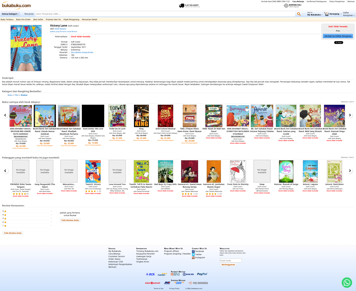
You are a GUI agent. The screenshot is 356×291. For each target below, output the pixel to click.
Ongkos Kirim (142, 261)
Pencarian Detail (89, 19)
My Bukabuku (114, 251)
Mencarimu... (69, 184)
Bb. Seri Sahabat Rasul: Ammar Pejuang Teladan (262, 130)
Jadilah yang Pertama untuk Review (63, 31)
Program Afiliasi (171, 251)
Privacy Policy (174, 288)
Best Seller (38, 19)
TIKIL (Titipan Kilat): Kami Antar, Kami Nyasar (190, 130)
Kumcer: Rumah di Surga (286, 184)
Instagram (200, 257)
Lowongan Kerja (143, 256)
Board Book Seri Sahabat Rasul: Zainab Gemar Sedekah (45, 131)
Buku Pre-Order (23, 19)
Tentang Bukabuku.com (147, 251)
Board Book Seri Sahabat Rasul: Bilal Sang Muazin (310, 130)
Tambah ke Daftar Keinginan (338, 35)
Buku (10, 95)
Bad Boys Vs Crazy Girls (165, 184)
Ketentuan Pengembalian (120, 264)
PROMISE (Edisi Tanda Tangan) (20, 185)
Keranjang (333, 14)
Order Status (114, 259)
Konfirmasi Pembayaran (317, 1)
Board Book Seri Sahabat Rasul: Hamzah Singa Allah (334, 131)
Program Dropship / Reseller (177, 253)
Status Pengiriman (337, 1)
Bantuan (351, 1)
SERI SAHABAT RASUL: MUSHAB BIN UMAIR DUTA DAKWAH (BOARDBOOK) (20, 132)
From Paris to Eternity (238, 184)
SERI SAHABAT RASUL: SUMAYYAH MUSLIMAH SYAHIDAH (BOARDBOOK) (238, 132)
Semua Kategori (9, 14)
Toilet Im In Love (117, 128)
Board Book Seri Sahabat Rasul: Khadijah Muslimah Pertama (69, 131)
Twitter (198, 254)
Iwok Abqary (60, 28)
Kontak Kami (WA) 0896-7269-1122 (275, 1)
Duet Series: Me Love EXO (93, 130)
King (141, 128)
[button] (70, 220)
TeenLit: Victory (93, 184)
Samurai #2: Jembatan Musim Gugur (213, 185)
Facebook (199, 251)
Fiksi (17, 95)
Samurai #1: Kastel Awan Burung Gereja (190, 185)
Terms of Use (158, 288)
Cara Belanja (298, 1)
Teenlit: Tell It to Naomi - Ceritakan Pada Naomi (141, 185)
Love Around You (117, 184)
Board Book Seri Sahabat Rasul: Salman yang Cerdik (286, 131)
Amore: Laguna (310, 184)
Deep (262, 184)
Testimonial (141, 259)
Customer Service (116, 256)
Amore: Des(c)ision (334, 184)
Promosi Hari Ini (53, 19)
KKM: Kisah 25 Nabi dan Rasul (213, 130)
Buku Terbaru (7, 19)
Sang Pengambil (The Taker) (45, 185)
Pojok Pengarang (71, 19)
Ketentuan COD (115, 261)
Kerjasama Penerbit (145, 253)
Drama (24, 95)
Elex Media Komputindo (82, 52)
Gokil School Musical (165, 128)
